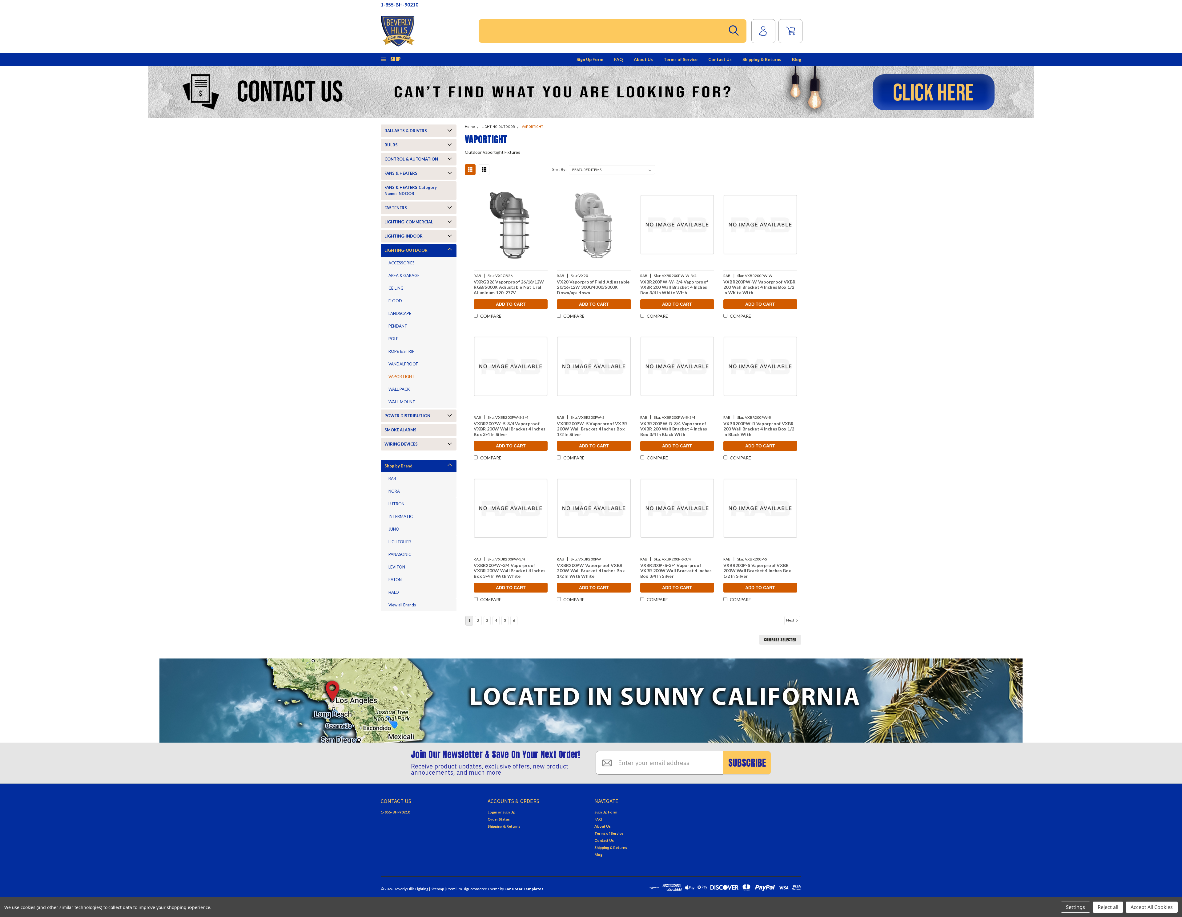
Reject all (1108, 907)
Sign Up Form (590, 59)
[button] (591, 92)
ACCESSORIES (401, 262)
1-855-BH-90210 (399, 4)
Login (492, 812)
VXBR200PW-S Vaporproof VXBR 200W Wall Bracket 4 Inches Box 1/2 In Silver (592, 429)
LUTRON (396, 503)
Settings (1075, 907)
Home (470, 127)
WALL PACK (399, 389)
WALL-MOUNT (401, 401)
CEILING (396, 288)
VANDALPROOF (403, 363)
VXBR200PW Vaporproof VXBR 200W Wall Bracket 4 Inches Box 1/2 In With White (591, 571)
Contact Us (720, 59)
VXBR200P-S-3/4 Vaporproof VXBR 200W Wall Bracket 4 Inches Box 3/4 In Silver (676, 571)
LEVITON (396, 566)
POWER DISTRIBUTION (407, 415)
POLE (393, 338)
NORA (394, 491)
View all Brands (402, 604)
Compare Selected (780, 639)
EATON (395, 579)
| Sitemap (436, 888)
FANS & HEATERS (400, 173)
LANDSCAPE (399, 313)
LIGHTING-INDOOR (403, 236)
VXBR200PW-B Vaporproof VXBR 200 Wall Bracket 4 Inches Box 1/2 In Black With (758, 429)
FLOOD (395, 300)
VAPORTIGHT (401, 376)
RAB (392, 478)
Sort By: (559, 169)
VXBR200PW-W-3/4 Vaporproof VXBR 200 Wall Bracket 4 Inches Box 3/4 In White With (674, 287)
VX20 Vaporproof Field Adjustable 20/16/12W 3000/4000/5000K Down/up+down (593, 287)
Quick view (511, 224)
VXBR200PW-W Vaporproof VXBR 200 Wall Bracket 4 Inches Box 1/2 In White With (759, 287)
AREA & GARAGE (404, 275)
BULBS (391, 144)
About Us (643, 59)
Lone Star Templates (524, 888)
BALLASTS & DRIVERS (405, 130)
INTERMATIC (400, 516)
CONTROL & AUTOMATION (411, 159)
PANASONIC (399, 554)
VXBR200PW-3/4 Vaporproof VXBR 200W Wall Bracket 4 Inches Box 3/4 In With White (509, 571)
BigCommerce (475, 888)
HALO (393, 592)
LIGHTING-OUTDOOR (406, 250)
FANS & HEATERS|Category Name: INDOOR (410, 190)
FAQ (618, 59)
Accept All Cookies (1152, 907)
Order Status (499, 819)
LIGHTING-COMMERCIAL (408, 221)
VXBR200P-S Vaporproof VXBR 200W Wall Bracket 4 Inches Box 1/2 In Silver (757, 571)
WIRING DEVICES (401, 444)
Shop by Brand (398, 465)
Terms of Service (681, 59)
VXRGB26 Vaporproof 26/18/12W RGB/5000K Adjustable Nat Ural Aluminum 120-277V (509, 287)
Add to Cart (511, 304)
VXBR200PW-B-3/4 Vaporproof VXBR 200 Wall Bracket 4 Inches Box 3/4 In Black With (673, 429)
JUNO (393, 529)
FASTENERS (395, 207)
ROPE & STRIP (401, 351)
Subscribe (747, 763)
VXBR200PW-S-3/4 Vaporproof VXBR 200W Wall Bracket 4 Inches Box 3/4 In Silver (509, 429)
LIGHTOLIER (399, 541)
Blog (796, 59)
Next (790, 620)
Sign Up (508, 812)
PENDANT (397, 326)
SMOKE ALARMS (400, 429)
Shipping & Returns (761, 59)
